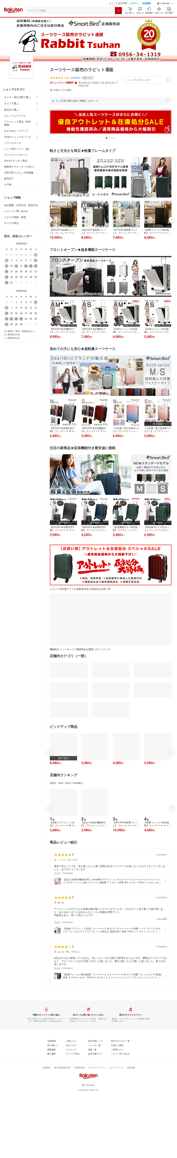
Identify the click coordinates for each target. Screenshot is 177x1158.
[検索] (118, 10)
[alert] (110, 100)
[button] (165, 3)
